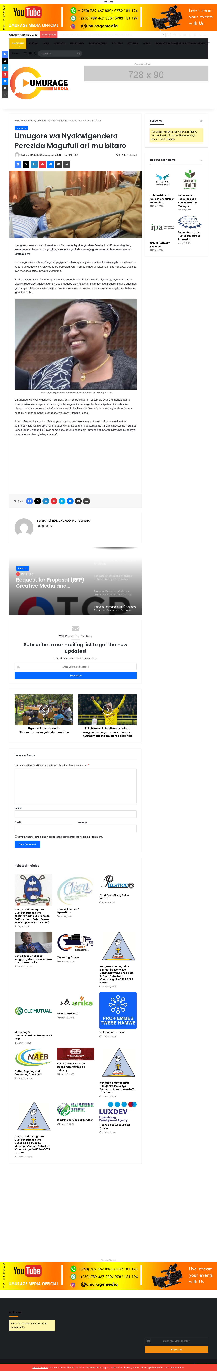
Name (18, 808)
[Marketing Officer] (75, 943)
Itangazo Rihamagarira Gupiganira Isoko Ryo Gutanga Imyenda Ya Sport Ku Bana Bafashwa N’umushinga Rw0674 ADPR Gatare (116, 974)
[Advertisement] (76, 464)
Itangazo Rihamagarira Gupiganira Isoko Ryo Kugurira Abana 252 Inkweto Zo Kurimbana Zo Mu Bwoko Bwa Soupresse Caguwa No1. (32, 916)
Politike (117, 43)
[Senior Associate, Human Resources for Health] (190, 222)
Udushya (59, 43)
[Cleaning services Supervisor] (75, 1109)
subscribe (108, 2)
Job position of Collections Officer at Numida (162, 199)
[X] (47, 526)
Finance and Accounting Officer (114, 1126)
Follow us (15, 1312)
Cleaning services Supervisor (75, 1120)
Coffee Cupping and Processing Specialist (28, 1072)
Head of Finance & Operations (68, 910)
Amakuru (18, 43)
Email (18, 822)
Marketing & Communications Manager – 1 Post (33, 1035)
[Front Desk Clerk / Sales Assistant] (118, 883)
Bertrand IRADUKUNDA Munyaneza (38, 155)
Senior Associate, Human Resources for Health (189, 236)
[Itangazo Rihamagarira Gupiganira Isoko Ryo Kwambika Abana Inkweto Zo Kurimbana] (118, 1064)
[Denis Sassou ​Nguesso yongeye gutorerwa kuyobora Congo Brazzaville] (33, 942)
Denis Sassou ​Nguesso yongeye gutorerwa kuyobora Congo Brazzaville (33, 959)
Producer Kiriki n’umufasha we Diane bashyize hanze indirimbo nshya (95, 34)
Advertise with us (142, 64)
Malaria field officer (111, 1032)
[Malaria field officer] (118, 1010)
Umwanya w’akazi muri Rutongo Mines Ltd (182, 43)
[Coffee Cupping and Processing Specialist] (33, 1058)
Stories (133, 43)
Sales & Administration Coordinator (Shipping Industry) (71, 1067)
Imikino (33, 43)
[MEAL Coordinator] (75, 1001)
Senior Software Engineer (160, 244)
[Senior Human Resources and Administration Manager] (190, 179)
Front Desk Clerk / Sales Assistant (114, 896)
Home (146, 43)
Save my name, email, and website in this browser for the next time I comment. (60, 836)
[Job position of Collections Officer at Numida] (162, 179)
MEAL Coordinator (68, 1013)
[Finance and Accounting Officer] (118, 1112)
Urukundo (77, 43)
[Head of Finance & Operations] (75, 890)
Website (82, 822)
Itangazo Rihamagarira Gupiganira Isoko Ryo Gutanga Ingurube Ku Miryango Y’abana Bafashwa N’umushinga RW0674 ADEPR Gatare (32, 1144)
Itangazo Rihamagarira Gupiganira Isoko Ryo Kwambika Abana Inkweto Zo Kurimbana (117, 1087)
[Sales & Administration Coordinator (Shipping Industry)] (75, 1054)
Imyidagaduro (97, 43)
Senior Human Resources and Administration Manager (187, 201)
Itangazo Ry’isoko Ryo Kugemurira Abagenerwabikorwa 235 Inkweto (48, 587)
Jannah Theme (40, 1367)
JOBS (46, 43)
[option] (75, 581)
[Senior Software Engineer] (162, 228)
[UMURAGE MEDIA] (40, 84)
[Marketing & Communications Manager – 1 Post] (33, 1010)
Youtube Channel (108, 1260)
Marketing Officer (68, 957)
